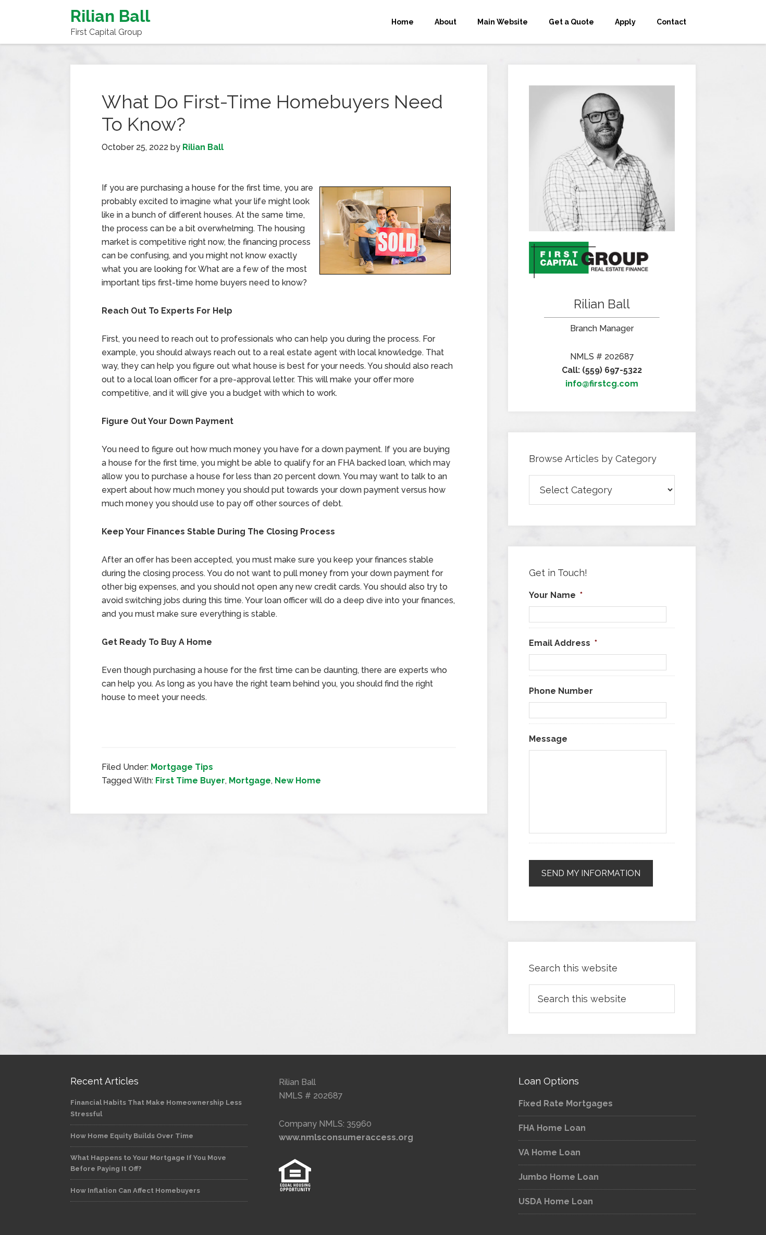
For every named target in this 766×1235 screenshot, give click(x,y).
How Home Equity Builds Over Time (131, 1136)
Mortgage (250, 780)
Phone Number (561, 691)
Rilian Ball (110, 16)
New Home (298, 780)
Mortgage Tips (182, 767)
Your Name (556, 595)
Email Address (563, 643)
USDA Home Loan (555, 1201)
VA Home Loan (549, 1152)
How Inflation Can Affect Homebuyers (135, 1190)
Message (548, 739)
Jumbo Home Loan (558, 1177)
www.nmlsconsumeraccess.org (346, 1137)
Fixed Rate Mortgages (565, 1103)
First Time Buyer (190, 780)
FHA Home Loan (552, 1128)
